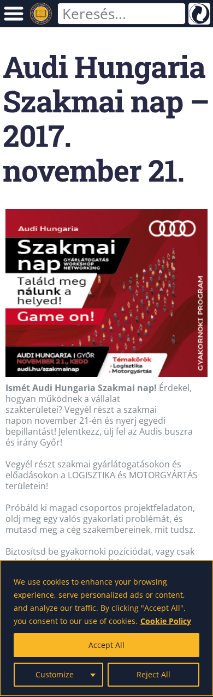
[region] (106, 628)
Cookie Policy (165, 621)
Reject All (153, 674)
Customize (55, 674)
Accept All (106, 645)
